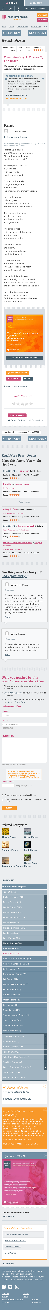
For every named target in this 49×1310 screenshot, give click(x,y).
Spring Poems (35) (12, 1020)
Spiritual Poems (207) (13, 1047)
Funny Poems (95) (11, 923)
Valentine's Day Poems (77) (16, 1057)
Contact (5, 1294)
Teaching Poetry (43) (12, 1062)
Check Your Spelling (13, 693)
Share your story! (14, 576)
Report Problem (18, 420)
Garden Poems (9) (11, 995)
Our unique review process (17, 1140)
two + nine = (8, 782)
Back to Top (8, 880)
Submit (43, 15)
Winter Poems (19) (12, 1031)
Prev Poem (12, 32)
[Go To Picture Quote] (24, 352)
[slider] (38, 50)
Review (44, 20)
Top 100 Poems (10, 892)
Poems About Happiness (16, 1234)
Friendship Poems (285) (14, 918)
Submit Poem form (16, 702)
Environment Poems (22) (15, 974)
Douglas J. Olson (22, 484)
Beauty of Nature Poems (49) (17, 959)
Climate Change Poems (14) (16, 964)
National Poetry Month (14, 1078)
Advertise (36, 1302)
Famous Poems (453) (13, 913)
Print (29, 378)
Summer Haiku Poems (15, 1241)
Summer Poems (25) (13, 1026)
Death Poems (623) (12, 902)
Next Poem (37, 32)
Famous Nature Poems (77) (16, 984)
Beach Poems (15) (11, 954)
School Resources (11, 1073)
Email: (5, 721)
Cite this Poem (18, 415)
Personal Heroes (13, 1247)
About (26, 1294)
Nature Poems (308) (12, 943)
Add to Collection (18, 373)
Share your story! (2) (16, 99)
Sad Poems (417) (11, 1042)
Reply (7, 617)
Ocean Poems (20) (12, 1000)
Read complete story (16, 95)
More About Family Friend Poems (19, 1144)
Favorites (14, 378)
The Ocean (23, 471)
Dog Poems (10, 1253)
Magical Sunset (26, 526)
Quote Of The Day (16, 1156)
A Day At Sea (10, 509)
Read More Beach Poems (19, 455)
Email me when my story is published (20, 795)
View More (8, 1216)
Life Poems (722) (11, 933)
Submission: (8, 736)
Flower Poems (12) (12, 990)
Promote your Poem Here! (16, 1099)
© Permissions (36, 420)
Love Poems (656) (11, 938)
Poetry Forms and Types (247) (17, 1067)
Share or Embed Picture (26, 358)
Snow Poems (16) (11, 1010)
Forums (5, 1302)
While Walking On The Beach (17, 543)
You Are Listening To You (17, 1092)
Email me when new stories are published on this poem (25, 800)
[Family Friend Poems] (15, 19)
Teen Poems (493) (11, 1052)
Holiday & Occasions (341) (15, 928)
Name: (5, 711)
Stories (34, 1300)
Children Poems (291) (13, 897)
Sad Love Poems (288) (13, 1037)
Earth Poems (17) (11, 969)
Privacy (5, 1297)
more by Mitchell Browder (17, 137)
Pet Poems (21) (10, 1005)
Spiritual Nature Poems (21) (16, 1015)
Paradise (7, 484)
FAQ (26, 1297)
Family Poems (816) (12, 907)
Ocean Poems (9, 471)
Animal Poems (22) (12, 949)
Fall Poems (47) (10, 979)
